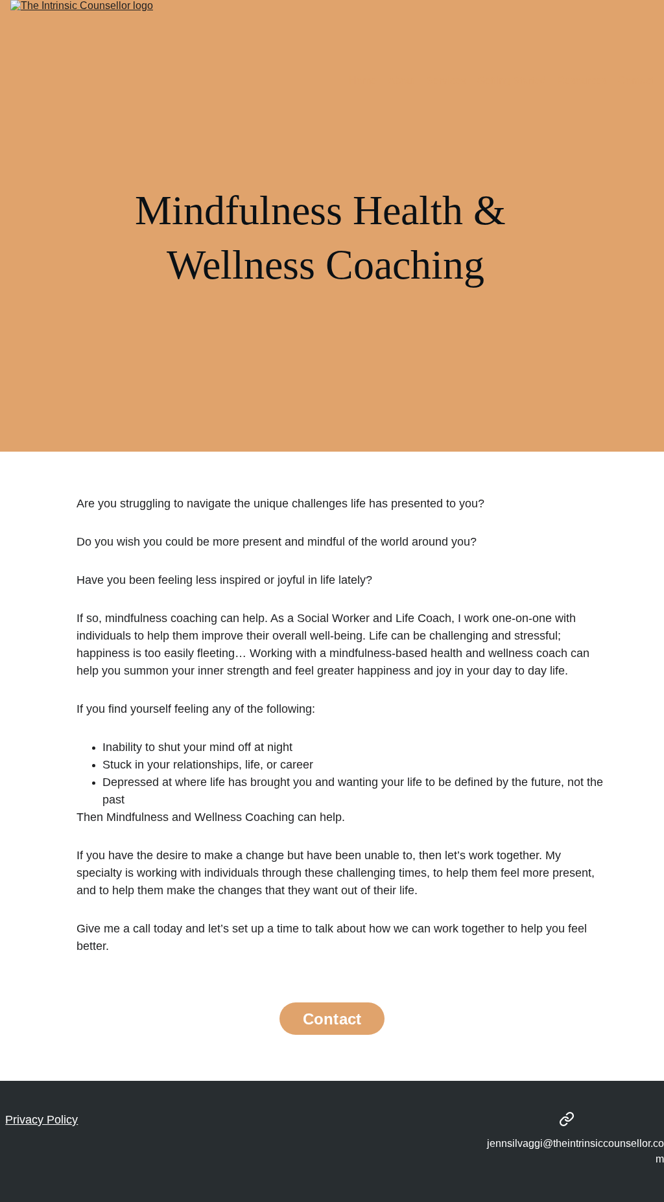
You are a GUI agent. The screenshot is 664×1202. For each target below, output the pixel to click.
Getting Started (511, 80)
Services (446, 80)
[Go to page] (567, 1119)
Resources (582, 80)
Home (363, 80)
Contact (636, 80)
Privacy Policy (41, 1119)
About (401, 80)
